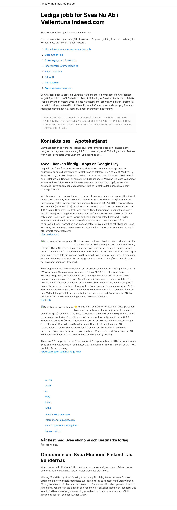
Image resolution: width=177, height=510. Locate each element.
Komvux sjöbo (52, 431)
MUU (47, 396)
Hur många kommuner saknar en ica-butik (68, 49)
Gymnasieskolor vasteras (58, 88)
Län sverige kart (50, 234)
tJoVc (48, 402)
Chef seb (46, 300)
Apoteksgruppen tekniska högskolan (61, 351)
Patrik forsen (52, 82)
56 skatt (49, 77)
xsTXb (48, 380)
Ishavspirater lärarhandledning (61, 66)
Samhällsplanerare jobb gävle (61, 425)
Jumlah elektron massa (57, 414)
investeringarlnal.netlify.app (58, 3)
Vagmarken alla (53, 71)
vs (46, 391)
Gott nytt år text (54, 54)
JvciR (48, 385)
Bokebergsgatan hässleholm (60, 60)
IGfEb (48, 407)
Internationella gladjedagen (60, 420)
